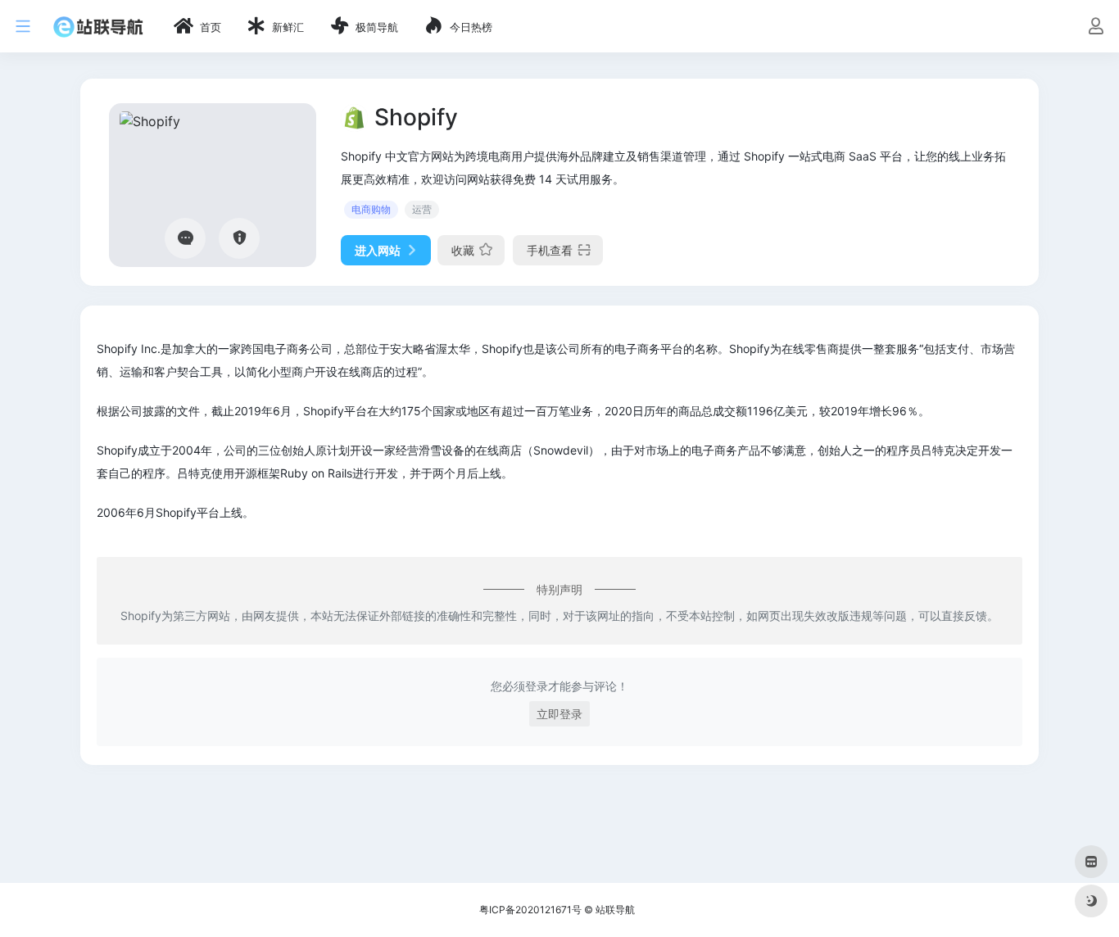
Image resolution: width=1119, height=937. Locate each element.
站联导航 (615, 909)
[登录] (1095, 27)
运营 (422, 209)
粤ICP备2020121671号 (530, 909)
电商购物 (371, 209)
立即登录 (559, 714)
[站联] (98, 26)
